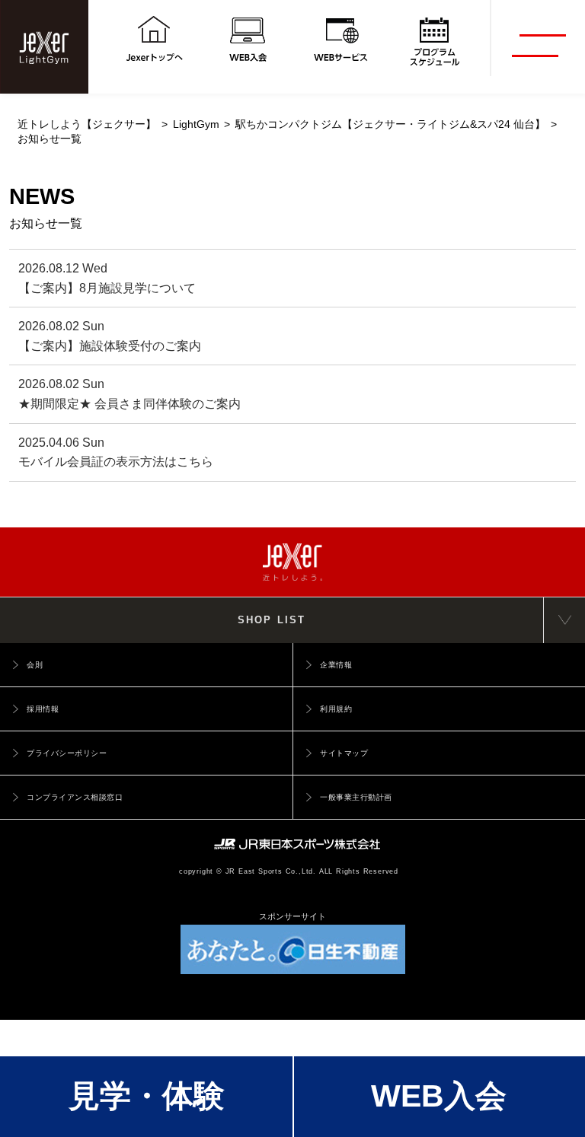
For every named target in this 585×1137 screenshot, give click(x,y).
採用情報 (43, 709)
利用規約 (336, 709)
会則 (35, 665)
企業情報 (336, 665)
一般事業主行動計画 (356, 797)
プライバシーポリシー (67, 753)
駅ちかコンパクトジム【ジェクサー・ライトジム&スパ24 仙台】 (390, 124)
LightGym (196, 124)
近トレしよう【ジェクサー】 (87, 124)
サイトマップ (344, 753)
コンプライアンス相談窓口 (75, 797)
